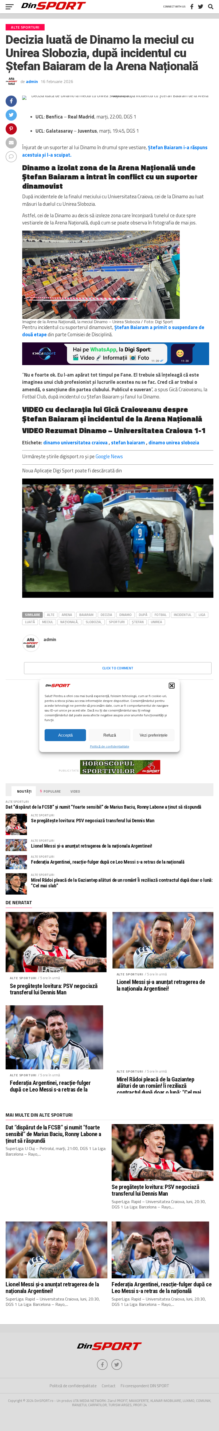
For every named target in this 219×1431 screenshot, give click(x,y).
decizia (106, 614)
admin (32, 81)
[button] (171, 685)
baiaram (86, 614)
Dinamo (125, 614)
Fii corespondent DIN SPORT (145, 1386)
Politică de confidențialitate (109, 746)
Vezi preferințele (153, 735)
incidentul (182, 614)
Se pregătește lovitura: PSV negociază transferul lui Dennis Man (92, 820)
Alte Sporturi (23, 978)
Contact (109, 1386)
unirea (156, 621)
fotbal (161, 614)
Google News (109, 456)
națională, (69, 621)
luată (30, 621)
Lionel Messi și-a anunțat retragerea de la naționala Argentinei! (91, 846)
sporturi (117, 621)
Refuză (109, 735)
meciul (47, 621)
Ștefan (138, 621)
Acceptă (65, 735)
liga (202, 614)
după (143, 614)
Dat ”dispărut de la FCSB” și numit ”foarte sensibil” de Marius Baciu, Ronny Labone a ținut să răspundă (103, 807)
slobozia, (94, 621)
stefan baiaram (128, 442)
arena (67, 614)
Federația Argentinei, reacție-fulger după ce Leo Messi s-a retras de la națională (107, 862)
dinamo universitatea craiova (75, 442)
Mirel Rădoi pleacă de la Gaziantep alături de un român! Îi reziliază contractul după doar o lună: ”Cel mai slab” (121, 882)
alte (50, 614)
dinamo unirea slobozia (173, 442)
